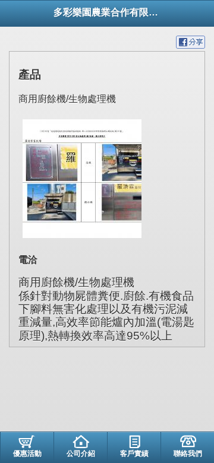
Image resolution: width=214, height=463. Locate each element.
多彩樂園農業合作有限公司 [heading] (107, 12)
